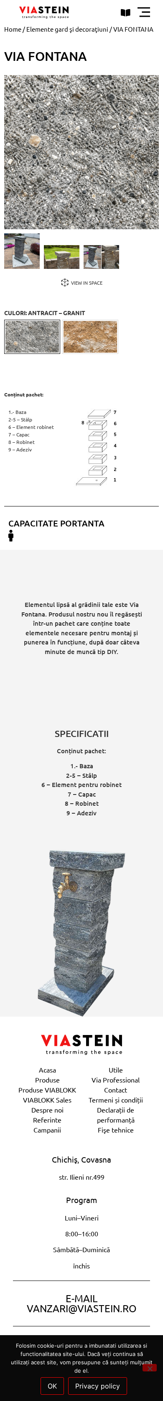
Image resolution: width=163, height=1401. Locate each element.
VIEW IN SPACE (86, 282)
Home (12, 29)
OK (52, 1386)
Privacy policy (97, 1386)
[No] (150, 1367)
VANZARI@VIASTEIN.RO (82, 1308)
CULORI (44, 313)
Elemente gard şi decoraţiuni (67, 29)
